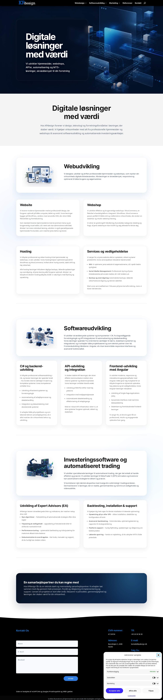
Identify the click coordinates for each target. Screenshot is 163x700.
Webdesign (79, 3)
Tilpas (150, 691)
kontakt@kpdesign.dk (139, 644)
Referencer (127, 3)
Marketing (113, 3)
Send (71, 678)
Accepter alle (114, 691)
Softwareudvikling (97, 3)
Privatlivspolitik (54, 691)
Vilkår (65, 691)
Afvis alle (133, 691)
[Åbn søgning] (145, 3)
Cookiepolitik (132, 696)
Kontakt (138, 3)
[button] (158, 655)
